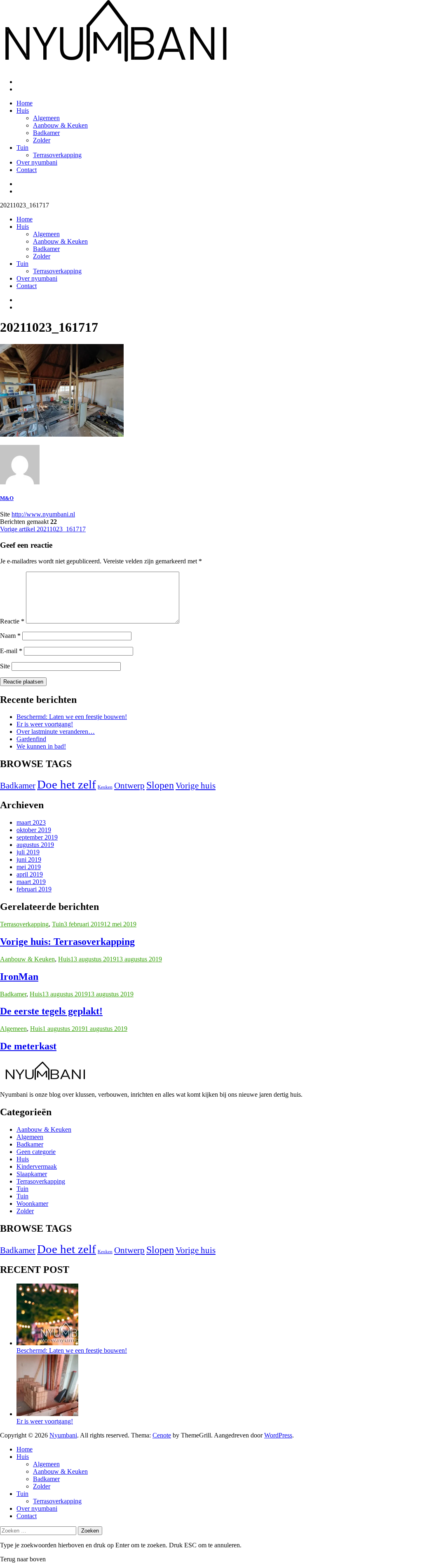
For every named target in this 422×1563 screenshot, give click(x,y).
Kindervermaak (36, 1166)
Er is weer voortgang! (44, 724)
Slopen (160, 785)
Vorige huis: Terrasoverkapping (67, 941)
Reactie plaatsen (23, 682)
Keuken (105, 787)
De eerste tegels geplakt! (51, 1011)
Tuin (22, 147)
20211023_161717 (43, 529)
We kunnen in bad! (41, 746)
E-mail (11, 650)
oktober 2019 (33, 829)
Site (5, 666)
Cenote (161, 1435)
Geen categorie (36, 1151)
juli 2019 (28, 852)
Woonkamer (32, 1203)
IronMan (19, 976)
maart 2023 (31, 822)
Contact (26, 169)
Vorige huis (196, 786)
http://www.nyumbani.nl (43, 514)
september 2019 (37, 837)
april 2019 (29, 874)
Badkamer (46, 132)
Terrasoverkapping (57, 154)
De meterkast (28, 1046)
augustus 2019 (35, 844)
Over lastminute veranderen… (55, 731)
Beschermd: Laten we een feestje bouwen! (71, 716)
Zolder (41, 140)
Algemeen (46, 117)
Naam (10, 635)
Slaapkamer (31, 1173)
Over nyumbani (36, 162)
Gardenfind (31, 738)
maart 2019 (31, 881)
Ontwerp (129, 786)
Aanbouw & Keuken (60, 125)
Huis (22, 110)
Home (24, 103)
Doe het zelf (66, 784)
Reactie (12, 621)
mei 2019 (28, 866)
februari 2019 (34, 889)
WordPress (278, 1435)
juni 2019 (28, 859)
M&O (7, 498)
